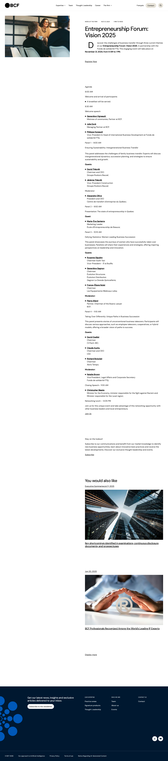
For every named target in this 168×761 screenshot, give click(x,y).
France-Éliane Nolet (96, 285)
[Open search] (160, 5)
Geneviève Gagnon (95, 268)
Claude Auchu (93, 348)
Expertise (60, 5)
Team (71, 5)
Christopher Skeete (95, 390)
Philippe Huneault (95, 132)
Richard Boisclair (94, 358)
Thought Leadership (84, 5)
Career (97, 5)
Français (140, 5)
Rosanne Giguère (94, 257)
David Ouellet (93, 337)
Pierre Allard (92, 301)
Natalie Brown (93, 374)
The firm (106, 5)
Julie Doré (91, 124)
